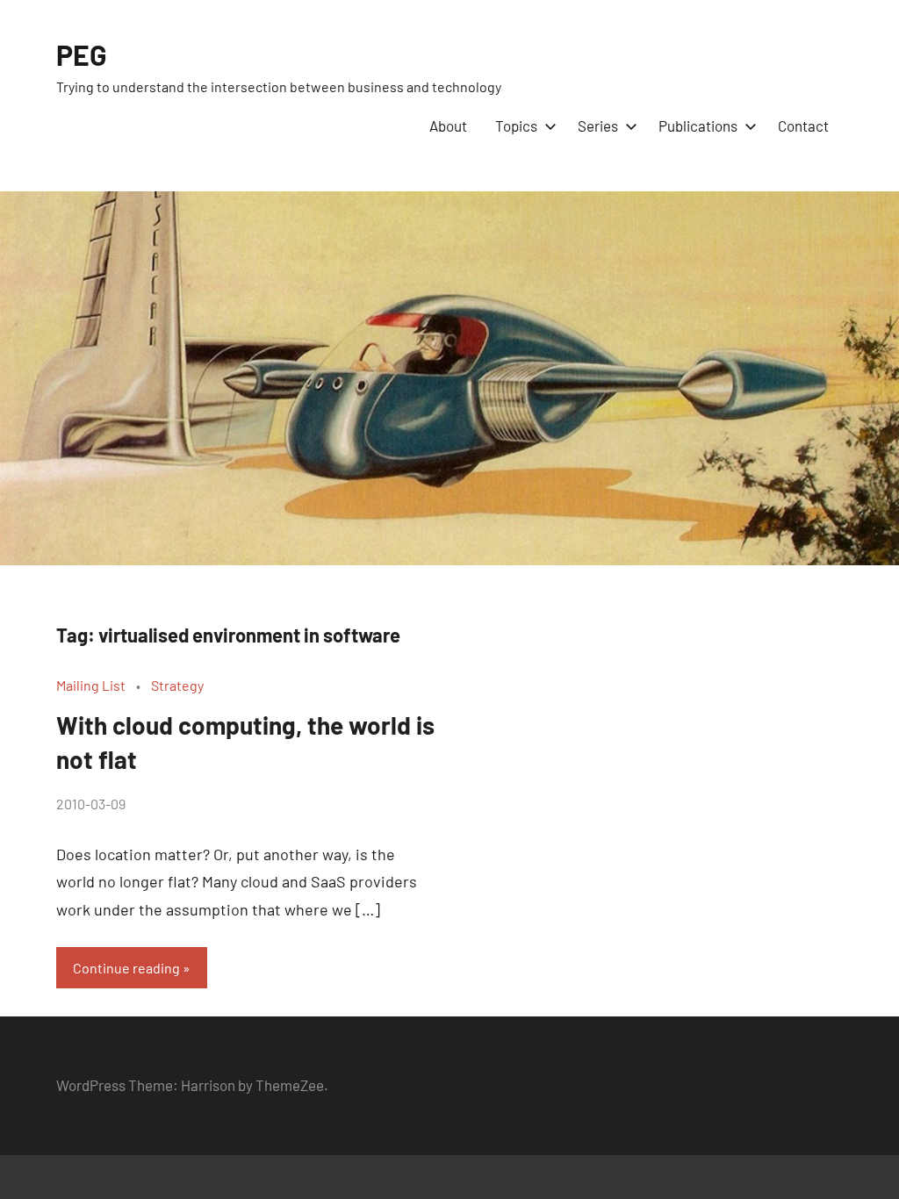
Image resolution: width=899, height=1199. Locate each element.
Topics (516, 125)
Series (598, 125)
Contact (803, 125)
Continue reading (126, 967)
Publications (697, 125)
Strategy (177, 685)
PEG (81, 54)
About (448, 125)
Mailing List (91, 685)
